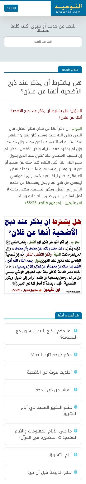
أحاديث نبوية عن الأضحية (49, 372)
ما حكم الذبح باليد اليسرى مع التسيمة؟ (46, 334)
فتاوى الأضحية (70, 70)
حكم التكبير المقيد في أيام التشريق (49, 410)
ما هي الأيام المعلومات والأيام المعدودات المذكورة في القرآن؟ (46, 434)
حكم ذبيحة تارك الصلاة (51, 355)
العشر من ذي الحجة (53, 390)
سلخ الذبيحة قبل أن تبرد (50, 472)
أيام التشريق (60, 455)
